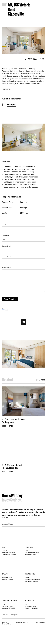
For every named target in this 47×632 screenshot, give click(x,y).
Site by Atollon (40, 622)
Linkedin (5, 615)
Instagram (14, 615)
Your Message (6, 268)
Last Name (5, 235)
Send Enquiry (10, 299)
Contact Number (7, 257)
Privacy (18, 622)
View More (40, 379)
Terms (26, 622)
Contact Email (6, 246)
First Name (5, 225)
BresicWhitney (12, 495)
